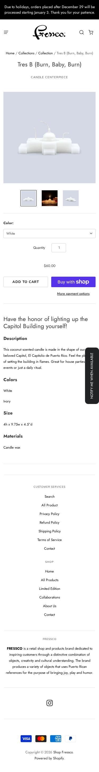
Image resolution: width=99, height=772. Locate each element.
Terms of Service (49, 539)
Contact (49, 548)
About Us (49, 605)
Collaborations (49, 597)
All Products (49, 579)
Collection (45, 53)
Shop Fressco (63, 752)
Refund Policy (49, 522)
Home (10, 53)
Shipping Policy (50, 531)
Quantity (39, 247)
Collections (26, 53)
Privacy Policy (49, 513)
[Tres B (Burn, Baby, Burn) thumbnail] (28, 198)
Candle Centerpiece (49, 77)
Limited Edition (49, 588)
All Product (49, 505)
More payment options (73, 293)
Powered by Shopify (49, 758)
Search (50, 496)
